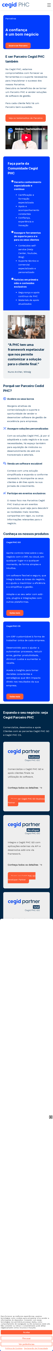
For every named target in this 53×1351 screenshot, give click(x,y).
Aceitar (26, 1332)
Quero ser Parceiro (18, 45)
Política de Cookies (14, 1348)
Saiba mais (15, 613)
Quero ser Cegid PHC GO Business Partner (26, 801)
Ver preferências (26, 1344)
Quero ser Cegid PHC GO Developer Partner (21, 878)
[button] (50, 1117)
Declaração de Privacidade (36, 1348)
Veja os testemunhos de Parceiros (26, 118)
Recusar (26, 1338)
